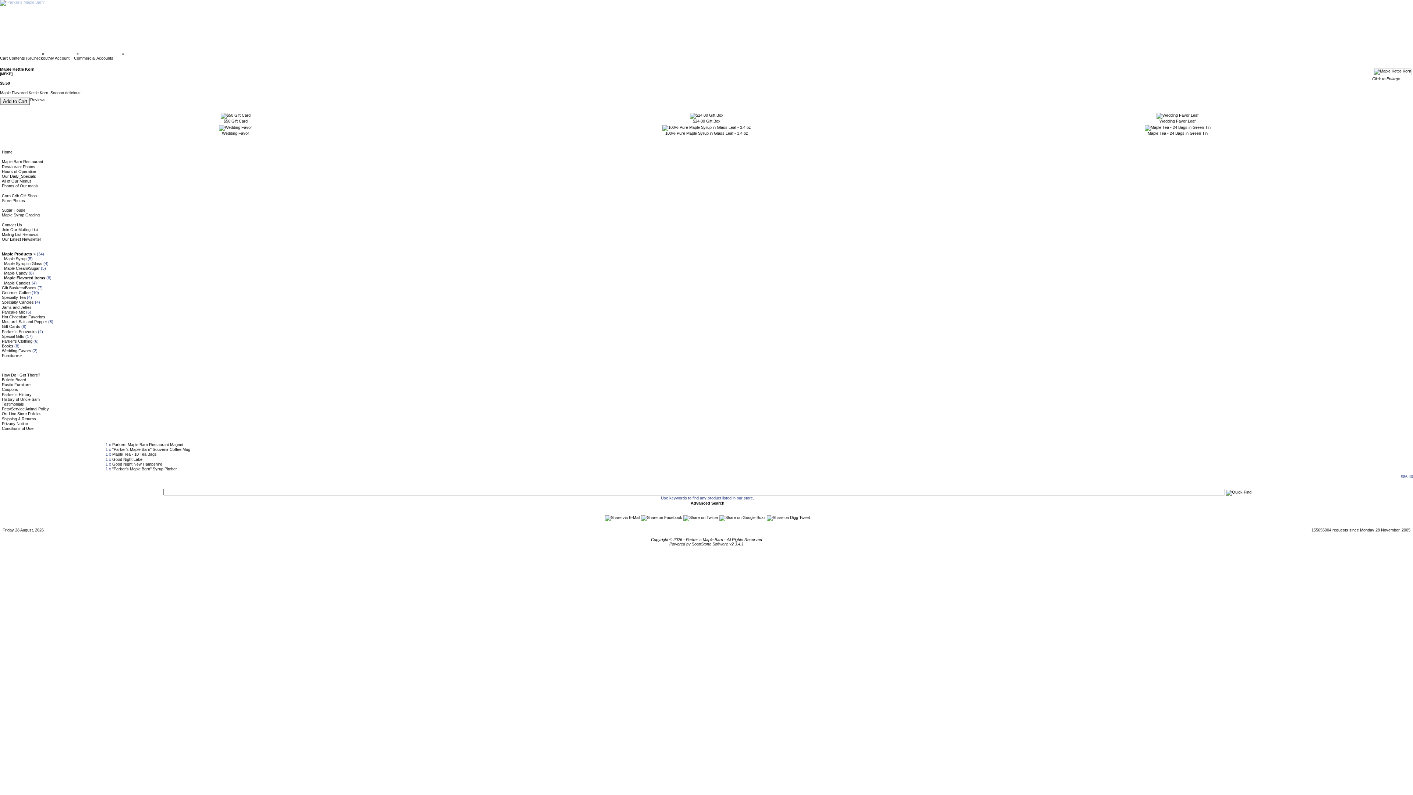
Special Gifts (13, 336)
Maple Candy (16, 273)
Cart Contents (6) (15, 58)
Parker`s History (17, 394)
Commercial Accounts (93, 58)
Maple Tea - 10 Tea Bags (134, 454)
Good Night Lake (127, 459)
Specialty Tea (14, 297)
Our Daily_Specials (19, 176)
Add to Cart (15, 101)
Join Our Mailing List (20, 229)
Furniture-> (12, 355)
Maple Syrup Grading (21, 215)
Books (7, 346)
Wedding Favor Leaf (1177, 121)
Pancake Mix (13, 312)
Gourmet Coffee (16, 292)
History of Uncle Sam (21, 399)
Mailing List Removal (20, 234)
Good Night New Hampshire (137, 464)
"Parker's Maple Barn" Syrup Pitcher (144, 469)
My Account (59, 58)
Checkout (40, 58)
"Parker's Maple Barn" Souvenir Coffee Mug (151, 449)
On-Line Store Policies (22, 413)
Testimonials (13, 404)
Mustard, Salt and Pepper (24, 321)
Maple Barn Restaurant (22, 161)
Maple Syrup (15, 259)
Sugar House (13, 210)
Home (7, 152)
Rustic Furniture (16, 384)
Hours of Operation (19, 171)
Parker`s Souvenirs (19, 331)
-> (19, 254)
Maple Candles (17, 283)
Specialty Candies (18, 302)
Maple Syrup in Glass (23, 263)
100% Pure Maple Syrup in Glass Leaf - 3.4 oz (706, 133)
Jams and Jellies (17, 307)
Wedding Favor (235, 133)
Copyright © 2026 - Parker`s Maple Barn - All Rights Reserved (706, 539)
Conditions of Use (17, 428)
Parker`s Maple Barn (21, 54)
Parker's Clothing (17, 341)
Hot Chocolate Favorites (23, 317)
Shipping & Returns (19, 419)
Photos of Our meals (20, 186)
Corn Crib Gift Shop (19, 196)
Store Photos (13, 200)
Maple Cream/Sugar (22, 268)
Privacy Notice (15, 423)
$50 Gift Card (236, 121)
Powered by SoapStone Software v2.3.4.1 (706, 544)
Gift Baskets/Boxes (19, 288)
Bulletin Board (14, 380)
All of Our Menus (17, 181)
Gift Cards (11, 326)
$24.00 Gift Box (706, 121)
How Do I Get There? (21, 375)
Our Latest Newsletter (21, 239)
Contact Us (12, 225)
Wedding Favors (16, 351)
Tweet (804, 517)
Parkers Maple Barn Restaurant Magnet (147, 444)
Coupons (10, 389)
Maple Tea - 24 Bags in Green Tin (1178, 133)
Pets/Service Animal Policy (25, 409)
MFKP (131, 54)
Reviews (38, 100)
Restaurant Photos (18, 167)
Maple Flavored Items (100, 54)
